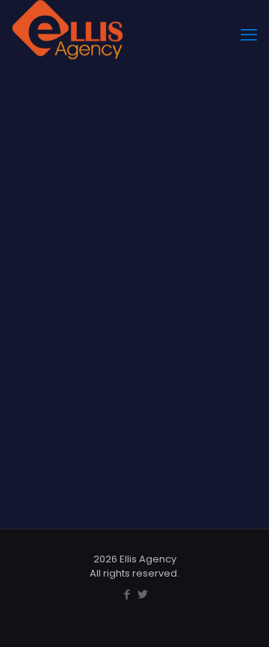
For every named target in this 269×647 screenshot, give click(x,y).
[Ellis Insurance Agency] (67, 18)
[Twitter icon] (142, 594)
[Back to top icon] (238, 616)
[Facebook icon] (126, 594)
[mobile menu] (249, 35)
